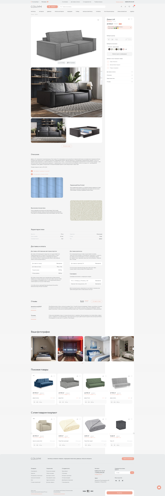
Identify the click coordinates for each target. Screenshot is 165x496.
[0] (133, 6)
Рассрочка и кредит (50, 471)
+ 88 (126, 49)
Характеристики (111, 78)
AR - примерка (72, 62)
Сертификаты (34, 471)
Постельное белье (109, 11)
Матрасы (50, 458)
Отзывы (109, 81)
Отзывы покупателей (35, 482)
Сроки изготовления (35, 477)
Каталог (53, 6)
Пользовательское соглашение (59, 493)
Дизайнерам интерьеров (67, 480)
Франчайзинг (65, 471)
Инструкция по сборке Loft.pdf (40, 174)
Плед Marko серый (88, 441)
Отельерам (64, 473)
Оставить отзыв (97, 301)
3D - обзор (62, 62)
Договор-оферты (50, 482)
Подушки (69, 11)
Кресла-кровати (59, 11)
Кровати (41, 11)
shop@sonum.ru (98, 474)
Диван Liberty (113, 398)
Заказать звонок (119, 1)
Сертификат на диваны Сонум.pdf (41, 171)
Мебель (61, 458)
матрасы (33, 11)
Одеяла (132, 11)
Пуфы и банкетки (122, 11)
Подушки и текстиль (70, 458)
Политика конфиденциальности (36, 493)
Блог (32, 480)
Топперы (98, 11)
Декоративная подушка (141, 441)
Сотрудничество (87, 1)
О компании (65, 1)
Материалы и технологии (36, 475)
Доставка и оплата (75, 1)
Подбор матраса (98, 1)
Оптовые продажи (66, 477)
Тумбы (77, 11)
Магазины (44, 1)
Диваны (49, 11)
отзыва (114, 21)
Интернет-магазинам (66, 475)
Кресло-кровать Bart (37, 441)
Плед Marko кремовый (63, 441)
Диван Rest (61, 398)
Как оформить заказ (50, 477)
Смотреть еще (66, 146)
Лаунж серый (116, 46)
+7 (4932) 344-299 (99, 472)
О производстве (65, 482)
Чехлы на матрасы (87, 11)
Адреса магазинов (127, 458)
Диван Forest (87, 398)
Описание (109, 75)
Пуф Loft (112, 441)
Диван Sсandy (36, 398)
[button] (31, 349)
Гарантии (33, 473)
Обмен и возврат (50, 473)
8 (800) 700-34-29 (129, 1)
